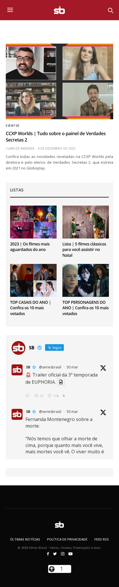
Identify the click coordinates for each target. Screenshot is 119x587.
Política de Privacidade (67, 539)
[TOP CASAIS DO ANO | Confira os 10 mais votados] (33, 280)
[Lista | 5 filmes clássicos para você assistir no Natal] (85, 222)
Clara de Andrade (20, 148)
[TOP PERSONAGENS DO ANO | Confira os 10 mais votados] (85, 280)
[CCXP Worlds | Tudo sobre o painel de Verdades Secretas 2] (59, 81)
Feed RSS (101, 539)
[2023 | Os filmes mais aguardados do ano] (33, 222)
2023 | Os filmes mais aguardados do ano (30, 247)
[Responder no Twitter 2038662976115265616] (28, 396)
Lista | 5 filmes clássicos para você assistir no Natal (84, 249)
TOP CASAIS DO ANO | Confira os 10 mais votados (30, 308)
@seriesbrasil (50, 367)
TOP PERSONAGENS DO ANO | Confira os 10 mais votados (85, 308)
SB (28, 367)
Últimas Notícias (25, 539)
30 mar (72, 367)
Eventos (12, 125)
